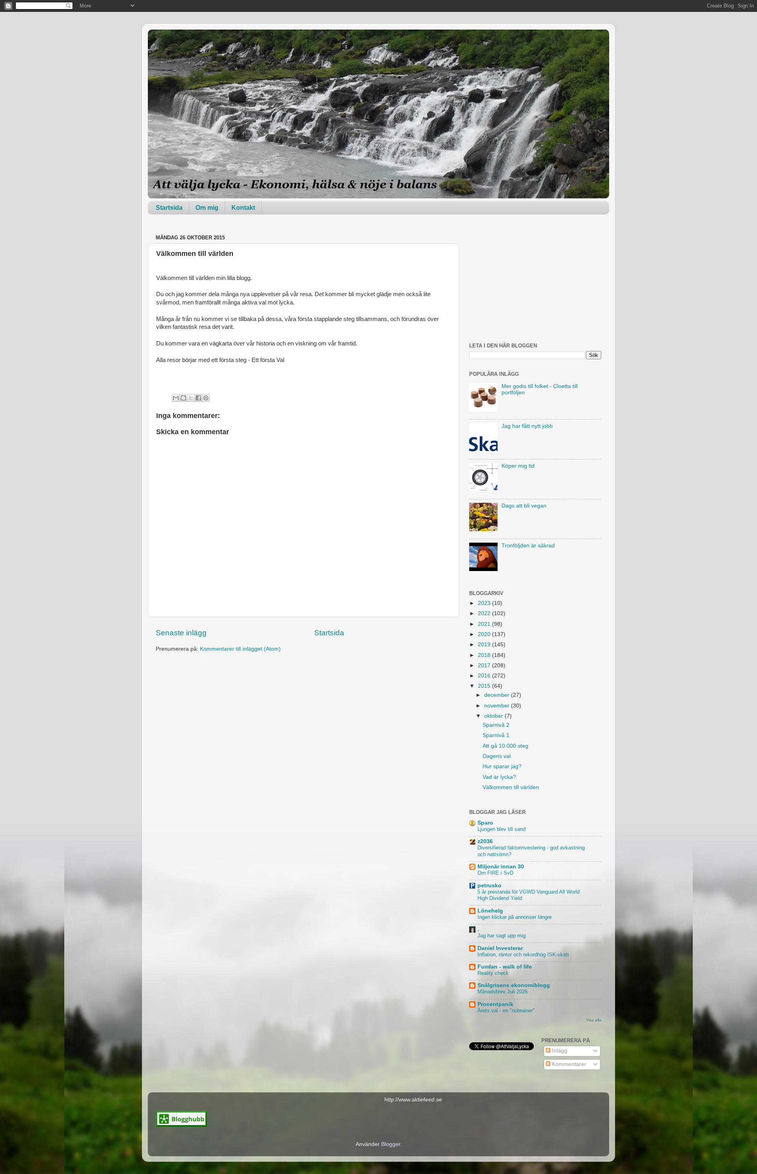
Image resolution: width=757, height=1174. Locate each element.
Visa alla (593, 1020)
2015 (485, 686)
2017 (485, 665)
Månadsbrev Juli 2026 (502, 992)
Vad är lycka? (499, 777)
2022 (485, 613)
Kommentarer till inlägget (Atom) (240, 649)
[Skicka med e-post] (176, 398)
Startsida (169, 207)
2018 (485, 655)
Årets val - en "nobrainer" (506, 1010)
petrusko (489, 885)
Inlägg (558, 1051)
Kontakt (243, 207)
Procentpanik (495, 1004)
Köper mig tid (518, 466)
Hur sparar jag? (502, 766)
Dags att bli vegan (524, 506)
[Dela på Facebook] (198, 398)
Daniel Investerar (500, 948)
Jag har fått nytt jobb (527, 426)
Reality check (493, 973)
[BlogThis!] (183, 398)
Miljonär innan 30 (500, 867)
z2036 (485, 841)
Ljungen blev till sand (501, 829)
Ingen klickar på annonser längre (514, 917)
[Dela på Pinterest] (206, 398)
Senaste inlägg (181, 633)
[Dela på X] (191, 398)
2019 (485, 645)
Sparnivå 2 (496, 725)
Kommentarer (568, 1064)
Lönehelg (490, 911)
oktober (494, 716)
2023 (485, 603)
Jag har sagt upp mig (501, 936)
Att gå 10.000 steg (505, 746)
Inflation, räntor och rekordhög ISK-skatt (523, 954)
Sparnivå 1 (496, 735)
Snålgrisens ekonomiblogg (513, 985)
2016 (485, 676)
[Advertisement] (535, 281)
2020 (485, 634)
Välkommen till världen (511, 787)
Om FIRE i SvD (495, 873)
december (497, 695)
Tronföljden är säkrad (528, 546)
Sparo (485, 823)
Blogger (390, 1144)
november (497, 706)
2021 (485, 624)
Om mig (207, 207)
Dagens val (497, 756)
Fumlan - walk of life (504, 967)
